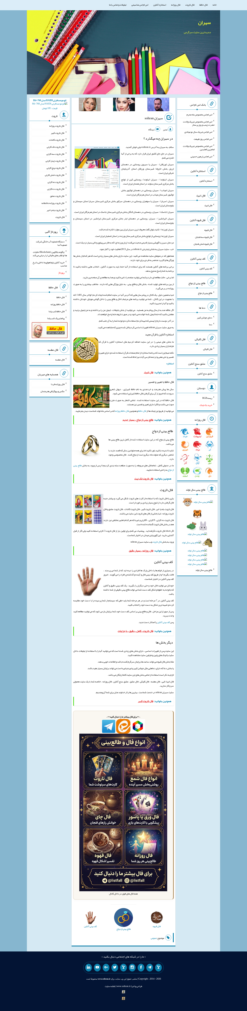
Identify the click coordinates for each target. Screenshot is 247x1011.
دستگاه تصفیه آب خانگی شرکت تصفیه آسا (51, 243)
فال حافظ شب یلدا (57, 311)
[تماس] (123, 967)
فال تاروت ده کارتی (56, 189)
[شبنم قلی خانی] (90, 105)
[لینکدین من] (88, 967)
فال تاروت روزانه (57, 125)
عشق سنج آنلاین (204, 373)
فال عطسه (60, 359)
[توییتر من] (114, 967)
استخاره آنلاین (159, 4)
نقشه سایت (110, 986)
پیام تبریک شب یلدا (56, 318)
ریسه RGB (207, 398)
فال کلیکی (207, 349)
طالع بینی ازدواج (205, 293)
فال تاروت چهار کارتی (55, 160)
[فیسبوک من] (141, 967)
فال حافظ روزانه (122, 411)
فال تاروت (189, 4)
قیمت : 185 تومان (49, 104)
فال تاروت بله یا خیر (56, 210)
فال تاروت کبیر (58, 132)
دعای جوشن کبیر (204, 317)
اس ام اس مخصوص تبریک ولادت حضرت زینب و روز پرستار (199, 123)
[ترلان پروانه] (124, 105)
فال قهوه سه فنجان (203, 236)
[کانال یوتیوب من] (97, 967)
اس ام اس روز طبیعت (203, 139)
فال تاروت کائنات (57, 139)
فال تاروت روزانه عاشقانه (53, 203)
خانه (215, 4)
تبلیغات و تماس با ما (117, 4)
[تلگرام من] (149, 967)
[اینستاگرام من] (132, 967)
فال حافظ (203, 4)
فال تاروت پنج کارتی (56, 168)
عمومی (154, 938)
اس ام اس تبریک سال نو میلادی (198, 132)
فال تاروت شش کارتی (55, 175)
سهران (204, 22)
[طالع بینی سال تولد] (197, 534)
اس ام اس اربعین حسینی (201, 156)
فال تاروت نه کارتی (56, 181)
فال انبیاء (208, 205)
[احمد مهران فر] (158, 105)
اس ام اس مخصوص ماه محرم (199, 114)
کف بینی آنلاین (163, 622)
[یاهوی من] (158, 967)
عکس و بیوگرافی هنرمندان (52, 391)
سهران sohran (154, 118)
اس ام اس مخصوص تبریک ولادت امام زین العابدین (199, 148)
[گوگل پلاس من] (106, 967)
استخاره (170, 363)
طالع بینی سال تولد (203, 570)
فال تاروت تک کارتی (56, 146)
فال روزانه (175, 4)
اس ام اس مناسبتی (139, 4)
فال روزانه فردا (58, 384)
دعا (210, 324)
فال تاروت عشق (57, 196)
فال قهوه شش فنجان (203, 244)
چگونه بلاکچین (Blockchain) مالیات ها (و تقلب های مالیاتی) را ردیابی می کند (50, 254)
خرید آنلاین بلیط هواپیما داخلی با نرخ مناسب (50, 264)
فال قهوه (208, 230)
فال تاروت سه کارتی (55, 153)
